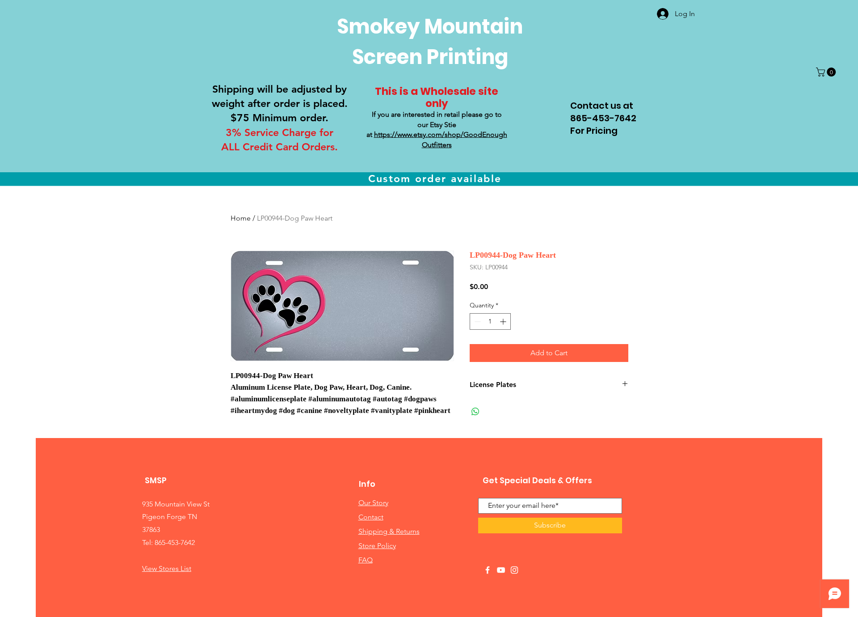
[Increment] (503, 321)
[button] (827, 72)
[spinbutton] (490, 321)
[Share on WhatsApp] (475, 411)
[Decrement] (476, 321)
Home (241, 218)
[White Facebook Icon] (487, 570)
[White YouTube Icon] (501, 570)
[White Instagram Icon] (514, 570)
